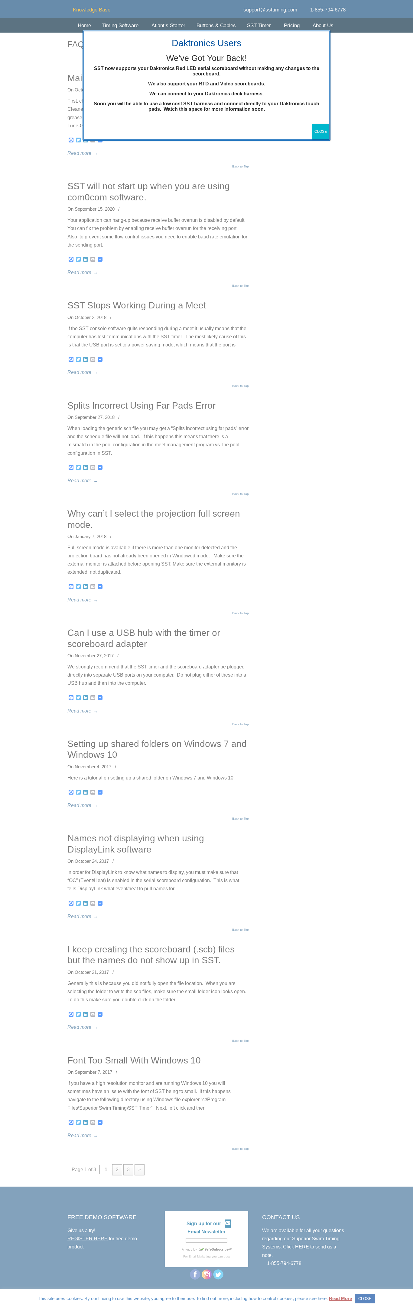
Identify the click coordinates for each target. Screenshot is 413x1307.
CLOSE (320, 131)
